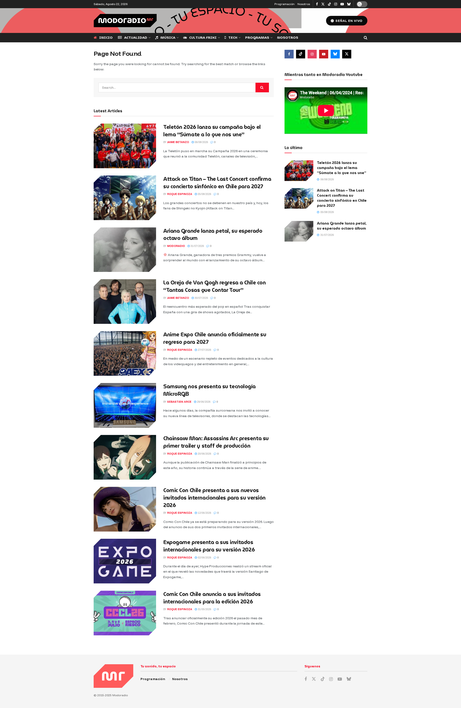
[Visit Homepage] (125, 20)
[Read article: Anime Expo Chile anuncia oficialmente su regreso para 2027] (125, 353)
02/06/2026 (204, 557)
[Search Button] (365, 37)
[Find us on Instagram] (335, 4)
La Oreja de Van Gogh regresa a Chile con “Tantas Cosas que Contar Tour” (214, 286)
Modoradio (176, 246)
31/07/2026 (197, 246)
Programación (284, 4)
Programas (257, 37)
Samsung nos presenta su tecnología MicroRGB (209, 390)
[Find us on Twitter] (323, 4)
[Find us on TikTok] (329, 4)
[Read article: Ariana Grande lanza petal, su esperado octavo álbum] (125, 249)
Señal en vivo (348, 21)
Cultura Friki (203, 37)
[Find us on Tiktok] (300, 54)
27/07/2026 (204, 349)
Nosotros (303, 4)
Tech (232, 37)
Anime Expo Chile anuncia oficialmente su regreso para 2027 (214, 338)
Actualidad (135, 37)
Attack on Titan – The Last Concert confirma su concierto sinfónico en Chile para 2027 (217, 183)
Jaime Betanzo (178, 142)
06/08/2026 (201, 142)
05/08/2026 (204, 194)
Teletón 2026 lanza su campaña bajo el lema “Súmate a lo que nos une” (212, 131)
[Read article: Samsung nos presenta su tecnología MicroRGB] (125, 405)
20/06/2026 (204, 453)
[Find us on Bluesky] (349, 4)
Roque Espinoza (179, 194)
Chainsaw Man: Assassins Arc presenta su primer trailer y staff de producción (216, 442)
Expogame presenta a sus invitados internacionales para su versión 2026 (209, 546)
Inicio (106, 37)
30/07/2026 (201, 298)
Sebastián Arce (179, 401)
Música (167, 37)
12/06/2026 (204, 512)
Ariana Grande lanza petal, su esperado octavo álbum (212, 235)
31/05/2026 (204, 609)
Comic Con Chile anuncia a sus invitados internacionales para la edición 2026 (212, 598)
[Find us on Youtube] (342, 4)
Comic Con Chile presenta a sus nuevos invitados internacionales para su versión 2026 (214, 497)
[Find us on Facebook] (317, 4)
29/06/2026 (203, 401)
